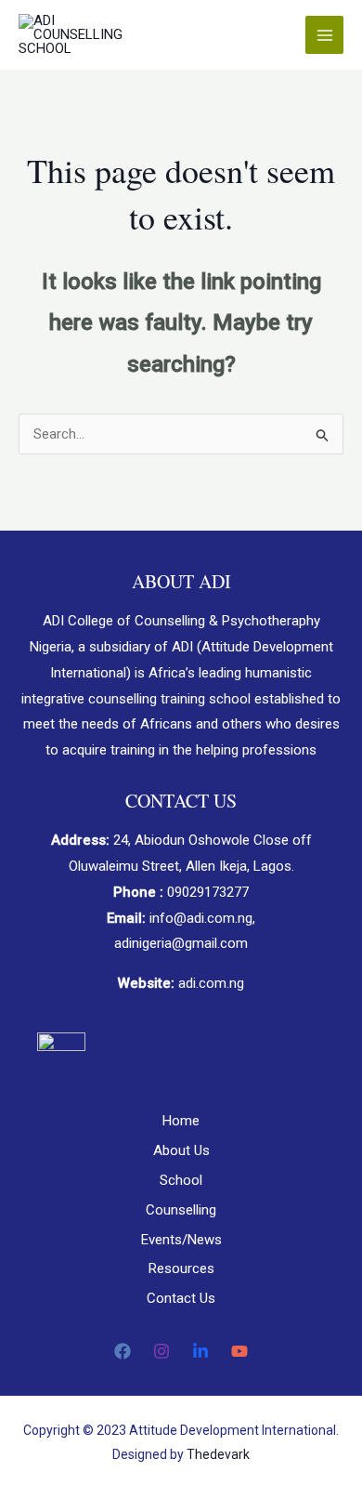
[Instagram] (161, 1351)
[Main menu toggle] (324, 35)
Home (181, 1120)
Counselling (181, 1210)
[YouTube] (239, 1351)
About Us (181, 1150)
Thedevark (218, 1454)
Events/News (181, 1239)
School (181, 1180)
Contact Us (181, 1298)
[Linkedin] (200, 1351)
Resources (181, 1268)
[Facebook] (122, 1351)
